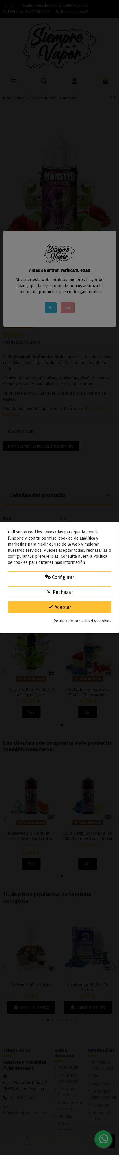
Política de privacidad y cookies (82, 621)
